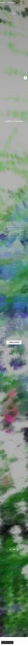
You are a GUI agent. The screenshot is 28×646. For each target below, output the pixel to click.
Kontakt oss (12, 2)
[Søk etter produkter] (25, 78)
